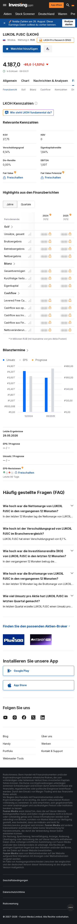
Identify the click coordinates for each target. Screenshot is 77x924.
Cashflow (45, 89)
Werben (46, 743)
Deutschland (46, 13)
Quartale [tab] (26, 204)
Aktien (8, 13)
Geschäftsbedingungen (15, 880)
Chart (25, 80)
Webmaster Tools (13, 758)
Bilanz (33, 89)
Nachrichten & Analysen (50, 80)
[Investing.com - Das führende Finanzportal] (21, 5)
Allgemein (10, 80)
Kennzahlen (61, 89)
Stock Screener (25, 13)
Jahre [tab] (10, 204)
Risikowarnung (10, 903)
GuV (23, 89)
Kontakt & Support (52, 751)
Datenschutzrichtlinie (14, 892)
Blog (5, 736)
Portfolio (8, 751)
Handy (7, 743)
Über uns (46, 736)
